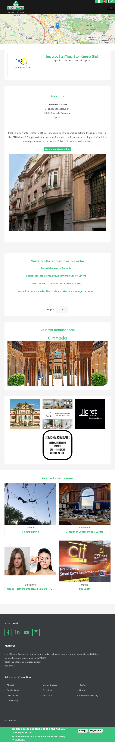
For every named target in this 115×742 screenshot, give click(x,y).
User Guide (12, 695)
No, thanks (95, 730)
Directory (47, 690)
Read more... (10, 665)
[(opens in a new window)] (25, 428)
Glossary (47, 695)
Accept (82, 730)
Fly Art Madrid (30, 531)
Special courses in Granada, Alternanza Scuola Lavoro (56, 275)
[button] (57, 26)
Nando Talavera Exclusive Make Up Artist (31, 588)
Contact (83, 685)
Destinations (13, 690)
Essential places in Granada (56, 268)
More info (20, 739)
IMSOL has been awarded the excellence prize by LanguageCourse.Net (56, 291)
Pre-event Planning (88, 695)
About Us (11, 685)
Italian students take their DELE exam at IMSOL (56, 283)
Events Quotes (50, 685)
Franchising (12, 700)
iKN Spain (84, 588)
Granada (57, 338)
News (82, 690)
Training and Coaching (57, 149)
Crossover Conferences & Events (84, 531)
